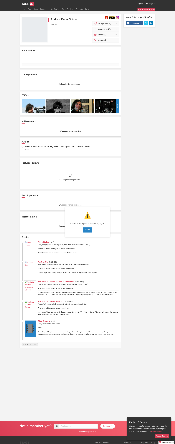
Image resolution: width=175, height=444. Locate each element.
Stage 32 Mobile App (147, 443)
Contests (79, 9)
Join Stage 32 (150, 4)
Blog (29, 9)
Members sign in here (87, 431)
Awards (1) (102, 40)
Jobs (36, 9)
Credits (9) (102, 35)
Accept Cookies (162, 436)
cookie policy (156, 431)
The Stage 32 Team (102, 443)
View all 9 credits (30, 345)
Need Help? (128, 443)
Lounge (22, 9)
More (117, 106)
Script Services (67, 9)
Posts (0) (104, 24)
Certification (55, 9)
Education (44, 9)
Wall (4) (104, 29)
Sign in (140, 4)
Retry (87, 230)
